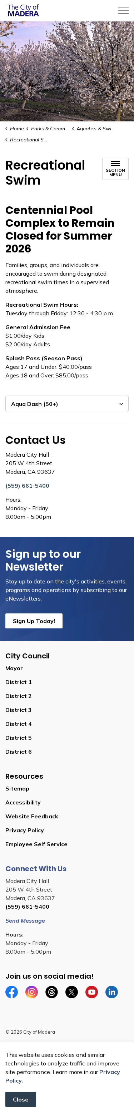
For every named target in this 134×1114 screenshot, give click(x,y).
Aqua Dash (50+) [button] (34, 403)
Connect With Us (35, 868)
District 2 (18, 695)
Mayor (14, 668)
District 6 (18, 751)
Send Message (25, 920)
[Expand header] (123, 10)
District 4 (18, 723)
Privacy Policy (24, 830)
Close (21, 1099)
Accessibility (23, 802)
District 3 (18, 709)
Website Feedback (31, 816)
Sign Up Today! (34, 620)
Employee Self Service (36, 844)
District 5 (18, 737)
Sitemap (17, 788)
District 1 (18, 682)
